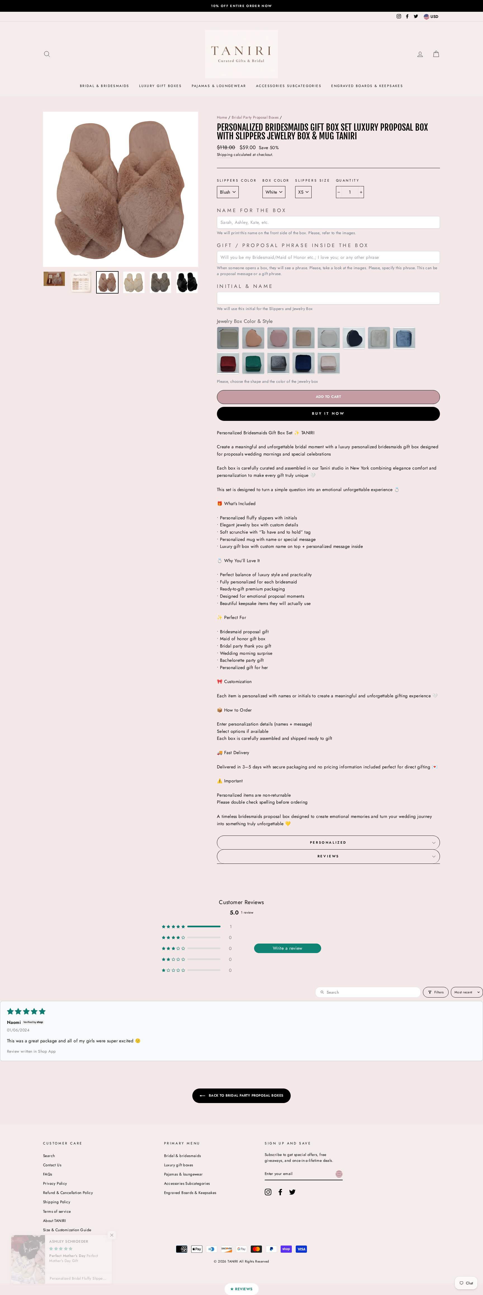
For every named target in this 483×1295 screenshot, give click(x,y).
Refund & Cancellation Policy (68, 1192)
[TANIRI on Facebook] (280, 1192)
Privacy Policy (55, 1183)
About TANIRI (54, 1220)
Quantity (348, 180)
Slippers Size (312, 180)
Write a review (287, 948)
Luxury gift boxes (160, 85)
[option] (241, 6)
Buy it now (328, 413)
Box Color (276, 180)
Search (49, 1155)
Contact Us (52, 1165)
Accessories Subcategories (288, 85)
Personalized (328, 842)
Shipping (225, 154)
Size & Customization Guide (67, 1230)
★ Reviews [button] (241, 1289)
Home (222, 117)
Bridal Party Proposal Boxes (255, 117)
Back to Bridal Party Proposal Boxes (245, 1095)
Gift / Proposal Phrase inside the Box (293, 245)
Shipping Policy (56, 1202)
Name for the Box (252, 210)
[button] (197, 926)
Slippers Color (237, 180)
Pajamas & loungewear (219, 85)
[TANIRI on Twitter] (292, 1192)
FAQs (47, 1174)
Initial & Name (245, 286)
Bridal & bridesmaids (104, 85)
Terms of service (57, 1211)
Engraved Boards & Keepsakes (367, 85)
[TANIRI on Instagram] (268, 1192)
